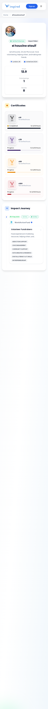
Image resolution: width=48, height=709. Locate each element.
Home (5, 15)
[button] (41, 6)
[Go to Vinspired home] (12, 6)
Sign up (32, 6)
